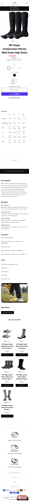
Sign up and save (14, 472)
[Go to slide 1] (4, 341)
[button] (12, 56)
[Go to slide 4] (6, 402)
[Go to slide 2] (21, 341)
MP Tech (14, 477)
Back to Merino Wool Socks (15, 171)
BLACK (14, 75)
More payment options (14, 97)
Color (14, 72)
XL (20, 68)
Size (14, 65)
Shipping (9, 59)
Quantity (15, 79)
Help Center (14, 486)
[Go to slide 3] (5, 402)
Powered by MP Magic (14, 499)
